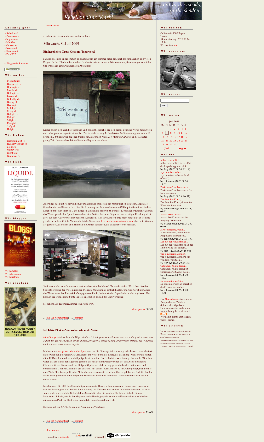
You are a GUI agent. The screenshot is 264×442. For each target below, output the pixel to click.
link (48, 317)
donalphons (138, 309)
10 (178, 132)
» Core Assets (11, 36)
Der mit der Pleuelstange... (174, 241)
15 (170, 137)
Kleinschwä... (171, 299)
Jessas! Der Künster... (171, 214)
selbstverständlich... (170, 160)
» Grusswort (10, 45)
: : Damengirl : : (12, 84)
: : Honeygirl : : (12, 87)
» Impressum (11, 39)
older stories (52, 430)
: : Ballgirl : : (11, 114)
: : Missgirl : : (11, 111)
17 (178, 137)
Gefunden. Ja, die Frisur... (173, 265)
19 (186, 137)
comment (78, 317)
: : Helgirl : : (10, 129)
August (182, 148)
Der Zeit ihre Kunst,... (171, 199)
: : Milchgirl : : (12, 108)
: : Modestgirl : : (12, 80)
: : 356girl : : (11, 126)
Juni (166, 148)
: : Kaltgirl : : (11, 117)
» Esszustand (11, 51)
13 (162, 137)
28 (167, 144)
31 (178, 144)
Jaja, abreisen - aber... (171, 172)
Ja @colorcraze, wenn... (172, 229)
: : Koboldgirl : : (12, 99)
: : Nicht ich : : (12, 152)
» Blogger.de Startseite (16, 63)
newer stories (52, 25)
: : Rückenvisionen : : (15, 143)
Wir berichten (11, 276)
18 (182, 137)
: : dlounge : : (11, 146)
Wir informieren (12, 274)
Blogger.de (63, 437)
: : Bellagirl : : (11, 93)
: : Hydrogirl (10, 105)
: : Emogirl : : (11, 123)
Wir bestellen (11, 270)
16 (174, 137)
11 (182, 132)
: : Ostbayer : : (11, 149)
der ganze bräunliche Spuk (72, 351)
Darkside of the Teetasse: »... (175, 187)
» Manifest (10, 42)
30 (174, 144)
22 (170, 140)
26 (186, 140)
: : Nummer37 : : (12, 156)
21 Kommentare (59, 317)
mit (175, 45)
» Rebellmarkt (12, 33)
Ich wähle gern (51, 337)
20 (162, 140)
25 (182, 140)
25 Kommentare (59, 420)
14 (167, 137)
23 (174, 140)
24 (178, 140)
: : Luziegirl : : (12, 96)
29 (170, 144)
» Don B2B (10, 54)
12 (186, 132)
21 (167, 140)
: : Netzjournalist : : (14, 140)
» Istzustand (10, 48)
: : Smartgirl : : (12, 90)
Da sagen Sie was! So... (172, 281)
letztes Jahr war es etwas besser (117, 221)
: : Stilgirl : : (10, 120)
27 (162, 144)
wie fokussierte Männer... (173, 253)
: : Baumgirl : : (12, 102)
